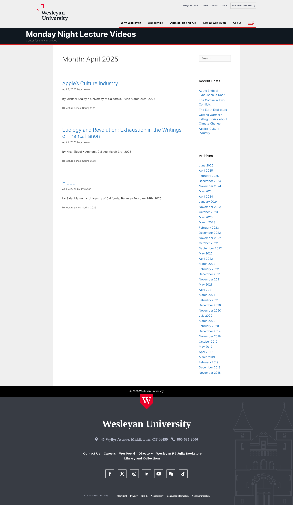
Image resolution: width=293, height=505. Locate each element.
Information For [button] (243, 5)
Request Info (191, 5)
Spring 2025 (89, 108)
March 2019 (207, 357)
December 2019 (210, 331)
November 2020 (210, 310)
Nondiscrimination (201, 496)
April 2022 (206, 258)
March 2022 (207, 263)
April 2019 (206, 352)
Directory (146, 453)
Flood (69, 183)
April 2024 (206, 196)
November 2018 (210, 372)
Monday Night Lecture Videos (81, 34)
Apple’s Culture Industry (90, 83)
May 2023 (206, 217)
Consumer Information (178, 496)
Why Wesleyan (131, 22)
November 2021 (210, 279)
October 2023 (208, 212)
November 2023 (210, 207)
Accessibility (157, 496)
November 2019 (210, 336)
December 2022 (210, 232)
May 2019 (205, 346)
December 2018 (209, 367)
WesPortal (127, 453)
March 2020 (207, 321)
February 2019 (209, 362)
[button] (251, 23)
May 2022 (205, 253)
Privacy (134, 496)
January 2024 (208, 201)
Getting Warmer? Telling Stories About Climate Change (213, 119)
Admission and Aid (183, 22)
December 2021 (209, 274)
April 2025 (206, 170)
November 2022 (210, 238)
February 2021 (208, 300)
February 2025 (209, 176)
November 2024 (210, 186)
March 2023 (207, 222)
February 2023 (209, 227)
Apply (215, 5)
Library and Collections (142, 458)
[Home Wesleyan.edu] (146, 401)
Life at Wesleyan (214, 22)
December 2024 (210, 181)
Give (224, 5)
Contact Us (91, 453)
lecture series (73, 108)
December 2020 (210, 305)
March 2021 (207, 295)
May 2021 (205, 284)
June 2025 (206, 165)
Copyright (122, 496)
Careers (110, 453)
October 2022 (208, 243)
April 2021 (205, 289)
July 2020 (205, 315)
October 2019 (208, 341)
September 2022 (210, 248)
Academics (155, 22)
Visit (205, 5)
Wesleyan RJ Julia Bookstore (179, 453)
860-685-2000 (187, 439)
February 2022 (209, 269)
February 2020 (209, 326)
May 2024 (206, 191)
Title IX (144, 496)
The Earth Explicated (213, 109)
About (237, 22)
